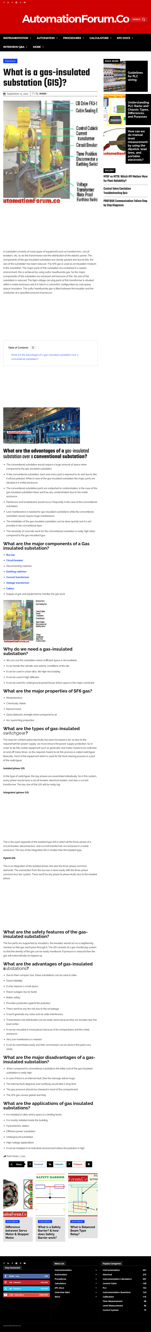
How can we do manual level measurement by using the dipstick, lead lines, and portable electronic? (138, 146)
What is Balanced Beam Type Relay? (82, 1230)
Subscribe (43, 1295)
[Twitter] (20, 2)
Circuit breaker (14, 560)
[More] (89, 1164)
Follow (44, 1282)
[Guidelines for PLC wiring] (115, 76)
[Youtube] (24, 2)
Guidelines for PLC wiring (135, 76)
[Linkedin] (8, 2)
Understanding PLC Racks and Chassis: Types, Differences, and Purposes (138, 109)
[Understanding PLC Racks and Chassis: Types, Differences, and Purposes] (115, 109)
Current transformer (17, 577)
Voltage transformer (17, 582)
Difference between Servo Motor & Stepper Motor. (17, 1232)
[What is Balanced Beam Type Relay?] (83, 1195)
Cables (10, 588)
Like (46, 1276)
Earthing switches (16, 571)
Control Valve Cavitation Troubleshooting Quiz (117, 191)
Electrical (10, 61)
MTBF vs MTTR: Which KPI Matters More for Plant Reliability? (125, 178)
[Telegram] (16, 2)
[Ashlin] (34, 93)
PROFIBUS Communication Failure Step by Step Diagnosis (125, 203)
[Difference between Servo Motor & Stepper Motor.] (18, 1195)
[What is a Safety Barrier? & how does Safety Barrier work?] (50, 1195)
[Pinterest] (12, 2)
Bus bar (10, 554)
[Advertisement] (50, 229)
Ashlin (42, 93)
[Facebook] (4, 2)
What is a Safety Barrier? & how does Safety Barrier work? (49, 1232)
